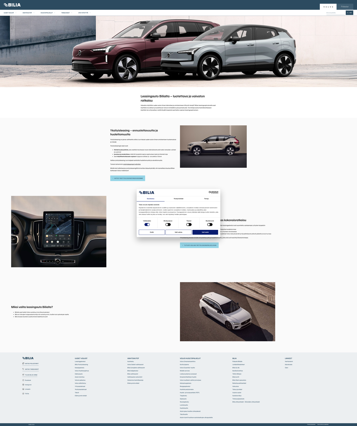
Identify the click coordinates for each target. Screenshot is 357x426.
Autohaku (130, 361)
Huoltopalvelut (47, 13)
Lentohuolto (184, 405)
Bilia (234, 358)
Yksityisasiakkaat (81, 389)
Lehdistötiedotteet (238, 364)
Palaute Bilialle (237, 361)
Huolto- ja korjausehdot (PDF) (190, 392)
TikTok (27, 393)
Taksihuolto (184, 414)
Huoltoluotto (184, 408)
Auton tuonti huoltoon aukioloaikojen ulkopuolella (196, 417)
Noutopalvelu (184, 402)
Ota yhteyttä (83, 13)
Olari (286, 368)
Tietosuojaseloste (238, 399)
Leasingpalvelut (80, 361)
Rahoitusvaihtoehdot (239, 383)
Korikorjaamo (184, 364)
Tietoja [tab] (206, 198)
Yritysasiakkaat (80, 386)
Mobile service (185, 371)
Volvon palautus (80, 380)
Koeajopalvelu (79, 368)
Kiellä (152, 232)
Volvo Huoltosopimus (82, 371)
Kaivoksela (288, 364)
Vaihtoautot (27, 13)
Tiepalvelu (183, 396)
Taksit (77, 392)
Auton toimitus (79, 377)
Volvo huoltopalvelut (190, 358)
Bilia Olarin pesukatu (239, 380)
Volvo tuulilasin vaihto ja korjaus (190, 380)
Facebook (28, 380)
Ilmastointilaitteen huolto (188, 377)
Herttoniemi (289, 361)
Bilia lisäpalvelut (132, 371)
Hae (350, 12)
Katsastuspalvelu (185, 383)
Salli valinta (178, 232)
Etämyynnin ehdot (81, 396)
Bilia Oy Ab (235, 368)
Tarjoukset (65, 13)
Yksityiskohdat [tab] (178, 198)
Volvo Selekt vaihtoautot (135, 364)
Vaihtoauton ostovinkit (134, 377)
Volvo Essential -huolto (187, 368)
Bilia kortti (235, 377)
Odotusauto (79, 374)
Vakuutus (235, 386)
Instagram (28, 385)
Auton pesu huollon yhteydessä (190, 411)
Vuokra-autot (236, 392)
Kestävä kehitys (237, 371)
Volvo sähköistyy (80, 383)
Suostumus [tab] (150, 198)
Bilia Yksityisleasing (81, 364)
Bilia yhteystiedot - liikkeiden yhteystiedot (246, 402)
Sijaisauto (183, 399)
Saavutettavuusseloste (322, 424)
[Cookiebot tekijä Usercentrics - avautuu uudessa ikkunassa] (210, 192)
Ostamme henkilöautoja (135, 380)
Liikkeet (288, 358)
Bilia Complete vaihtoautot (136, 368)
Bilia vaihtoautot (132, 374)
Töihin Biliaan (236, 374)
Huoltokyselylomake (187, 389)
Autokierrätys (236, 396)
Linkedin (27, 389)
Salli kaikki (205, 232)
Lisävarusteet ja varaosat (188, 374)
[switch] (168, 224)
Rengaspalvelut (185, 386)
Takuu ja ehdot (237, 389)
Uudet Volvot (9, 13)
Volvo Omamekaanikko (187, 361)
